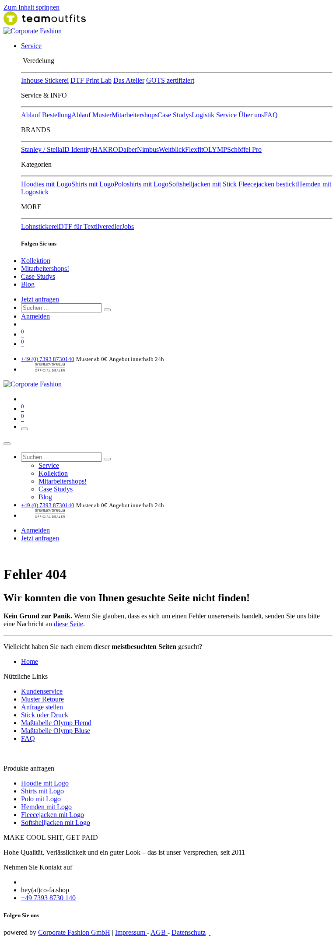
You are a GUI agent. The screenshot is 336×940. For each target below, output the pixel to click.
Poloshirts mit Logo (141, 184)
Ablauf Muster (91, 115)
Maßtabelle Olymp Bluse (55, 730)
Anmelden (35, 316)
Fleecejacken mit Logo (52, 814)
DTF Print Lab (91, 80)
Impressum (131, 932)
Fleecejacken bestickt (267, 184)
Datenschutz (189, 932)
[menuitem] (31, 45)
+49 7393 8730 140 (48, 897)
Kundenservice (42, 691)
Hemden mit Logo (46, 806)
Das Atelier (128, 80)
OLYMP (215, 149)
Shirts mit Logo (92, 184)
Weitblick (172, 149)
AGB (159, 932)
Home (29, 661)
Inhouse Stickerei (45, 80)
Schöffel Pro (244, 149)
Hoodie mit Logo (45, 783)
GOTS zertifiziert (170, 80)
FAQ (271, 115)
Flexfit (194, 149)
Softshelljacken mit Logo (55, 822)
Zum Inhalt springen (32, 7)
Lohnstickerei (40, 226)
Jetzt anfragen (40, 299)
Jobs (128, 226)
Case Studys (175, 115)
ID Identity (77, 149)
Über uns (251, 115)
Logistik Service (214, 115)
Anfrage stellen (42, 707)
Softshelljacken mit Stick (203, 184)
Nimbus (148, 149)
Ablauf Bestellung (46, 115)
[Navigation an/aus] (24, 429)
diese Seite (68, 624)
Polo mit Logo (41, 799)
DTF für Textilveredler (90, 226)
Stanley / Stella (41, 149)
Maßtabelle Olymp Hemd (56, 722)
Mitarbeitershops (135, 115)
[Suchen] (107, 310)
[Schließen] (7, 443)
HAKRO (105, 149)
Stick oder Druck (44, 715)
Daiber (127, 149)
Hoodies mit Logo (46, 184)
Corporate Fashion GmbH (74, 932)
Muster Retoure (42, 699)
